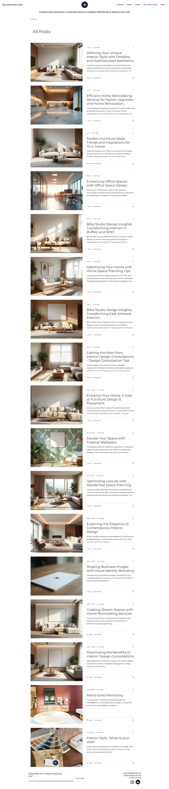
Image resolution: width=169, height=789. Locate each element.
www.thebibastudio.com (132, 773)
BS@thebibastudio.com (132, 775)
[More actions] (134, 47)
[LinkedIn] (138, 782)
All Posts (33, 19)
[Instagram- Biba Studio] (132, 782)
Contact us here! (135, 777)
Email (30, 776)
